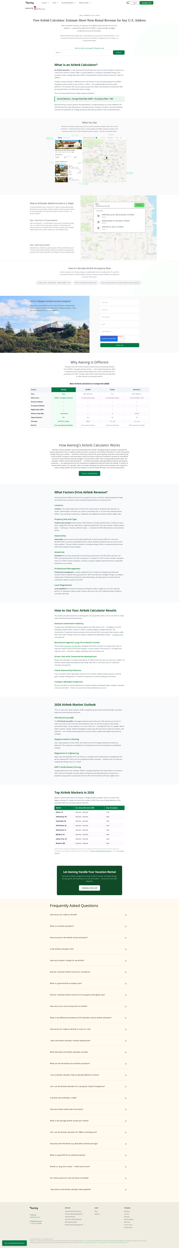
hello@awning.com (36, 1221)
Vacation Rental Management (74, 1214)
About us (126, 1211)
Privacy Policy (128, 1227)
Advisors (97, 1214)
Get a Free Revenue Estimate (14, 1243)
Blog (96, 1211)
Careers (126, 1214)
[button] (45, 3)
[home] (30, 2)
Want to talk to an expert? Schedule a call (89, 48)
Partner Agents (128, 1219)
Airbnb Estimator (70, 1216)
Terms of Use (128, 1225)
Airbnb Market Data (71, 1222)
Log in (135, 3)
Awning (78, 575)
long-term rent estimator (72, 646)
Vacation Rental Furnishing (73, 1211)
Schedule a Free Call (89, 888)
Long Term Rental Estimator (73, 1219)
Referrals (127, 1222)
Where (58, 52)
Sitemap (126, 1216)
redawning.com (35, 1217)
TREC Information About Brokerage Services (88, 1242)
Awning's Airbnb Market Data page (100, 851)
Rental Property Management (74, 1225)
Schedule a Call (146, 3)
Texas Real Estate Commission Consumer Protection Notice (114, 1242)
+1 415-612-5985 (36, 1223)
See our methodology (89, 473)
